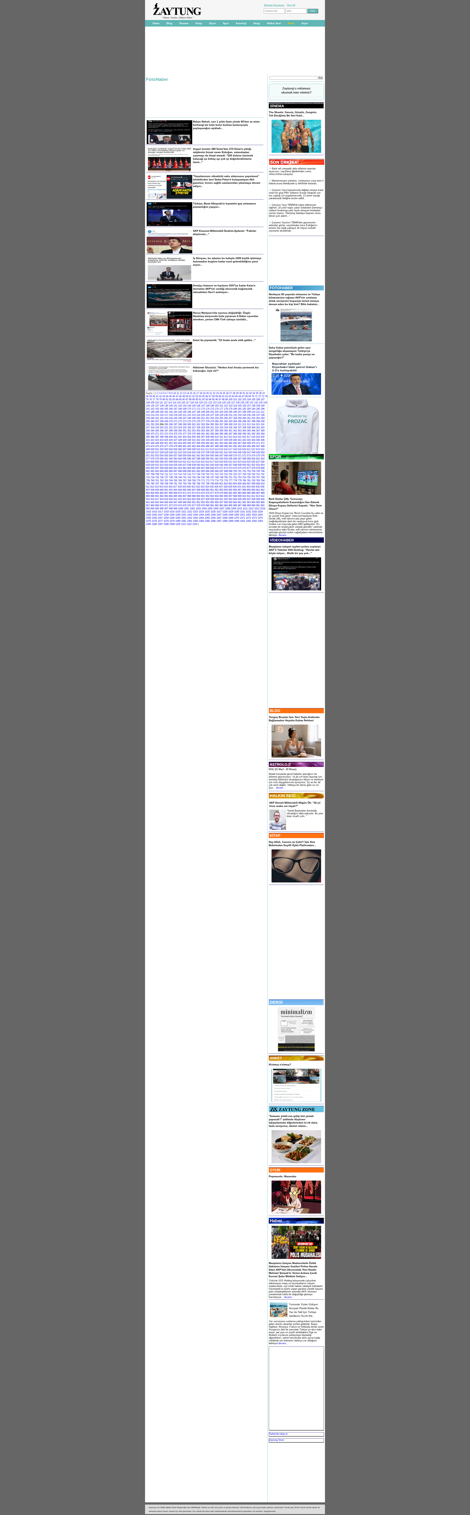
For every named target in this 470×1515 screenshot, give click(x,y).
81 (167, 399)
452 (171, 443)
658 (162, 468)
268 (162, 421)
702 (244, 471)
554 (162, 455)
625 (249, 461)
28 (234, 393)
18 (201, 393)
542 (226, 452)
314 (253, 424)
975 (185, 505)
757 (258, 477)
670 (217, 468)
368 (263, 430)
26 (227, 393)
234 (244, 415)
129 (242, 402)
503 (166, 449)
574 (253, 455)
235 (249, 415)
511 (203, 449)
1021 (183, 511)
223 (194, 415)
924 (189, 499)
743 (194, 477)
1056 (154, 517)
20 (207, 393)
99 (226, 399)
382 (207, 433)
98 (223, 399)
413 (230, 436)
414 (235, 436)
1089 (230, 521)
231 (230, 415)
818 (180, 486)
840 (162, 489)
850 (207, 489)
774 (217, 480)
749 (221, 477)
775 (221, 480)
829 (230, 486)
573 (249, 455)
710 (162, 474)
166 (171, 408)
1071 (242, 517)
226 (207, 415)
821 (194, 486)
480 (180, 446)
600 (253, 458)
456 (189, 443)
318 (152, 427)
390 (244, 433)
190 (162, 412)
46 (173, 396)
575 (258, 455)
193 (175, 412)
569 (230, 455)
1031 (242, 511)
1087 (219, 521)
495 (249, 446)
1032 (248, 511)
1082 (189, 521)
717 (194, 474)
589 (203, 458)
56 (206, 396)
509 (194, 449)
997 (166, 508)
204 (226, 412)
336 (235, 427)
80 (163, 399)
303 (203, 424)
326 (189, 427)
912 (253, 496)
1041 (183, 514)
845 (185, 489)
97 (220, 399)
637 (185, 465)
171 (194, 408)
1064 (201, 517)
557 (175, 455)
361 (230, 430)
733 (148, 477)
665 (194, 468)
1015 (148, 511)
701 (240, 471)
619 (221, 461)
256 (226, 418)
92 (203, 399)
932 (226, 499)
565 (212, 455)
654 (263, 465)
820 (189, 486)
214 (152, 415)
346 (162, 430)
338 (244, 427)
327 (194, 427)
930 (217, 499)
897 (185, 496)
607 (166, 461)
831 (239, 486)
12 (181, 393)
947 (175, 502)
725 (230, 474)
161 (148, 408)
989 (249, 505)
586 (189, 458)
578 (152, 458)
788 (162, 483)
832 (244, 486)
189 (157, 412)
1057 (160, 517)
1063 (195, 517)
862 (263, 489)
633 (166, 465)
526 (152, 452)
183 (249, 408)
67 (243, 396)
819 (184, 486)
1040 (177, 514)
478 (171, 446)
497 (258, 446)
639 (194, 465)
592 (217, 458)
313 (249, 424)
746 (207, 477)
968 (152, 505)
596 (235, 458)
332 (217, 427)
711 (166, 474)
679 (258, 468)
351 (185, 430)
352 (189, 430)
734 (152, 477)
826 (216, 486)
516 (226, 449)
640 (198, 465)
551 (148, 455)
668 (207, 468)
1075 (148, 521)
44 (167, 396)
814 (161, 486)
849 (203, 489)
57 (210, 396)
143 (185, 405)
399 (166, 436)
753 (240, 477)
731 (258, 474)
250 (198, 418)
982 (217, 505)
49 (183, 396)
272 (180, 421)
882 (235, 493)
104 (249, 399)
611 (184, 461)
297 (175, 424)
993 (148, 508)
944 (162, 502)
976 (189, 505)
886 (253, 493)
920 (171, 499)
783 (258, 480)
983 (221, 505)
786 (152, 483)
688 (180, 471)
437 (221, 440)
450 (162, 443)
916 (152, 499)
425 (166, 440)
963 (249, 502)
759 (148, 480)
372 (162, 433)
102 (240, 399)
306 (217, 424)
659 (166, 468)
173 (203, 408)
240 (152, 418)
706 (263, 471)
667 (203, 468)
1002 (192, 508)
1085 (207, 521)
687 (175, 471)
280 (217, 421)
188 (152, 412)
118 (192, 402)
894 (171, 496)
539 (212, 452)
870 (180, 493)
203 (221, 412)
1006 (215, 508)
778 (235, 480)
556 (171, 455)
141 (175, 405)
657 (157, 468)
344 (152, 430)
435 (212, 440)
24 (220, 393)
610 (180, 461)
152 (226, 405)
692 (198, 471)
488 (217, 446)
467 (240, 443)
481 (185, 446)
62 (226, 396)
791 (175, 483)
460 (207, 443)
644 (217, 465)
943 (157, 502)
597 (240, 458)
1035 (148, 514)
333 (221, 427)
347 (166, 430)
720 (207, 474)
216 (162, 415)
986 (235, 505)
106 (258, 399)
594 (226, 458)
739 (175, 477)
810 (263, 483)
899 (194, 496)
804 (235, 483)
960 (235, 502)
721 (212, 474)
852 (217, 489)
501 (157, 449)
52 (193, 396)
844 (180, 489)
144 (189, 405)
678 (253, 468)
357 (212, 430)
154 (235, 405)
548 (253, 452)
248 (189, 418)
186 (263, 408)
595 (230, 458)
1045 (207, 514)
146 (198, 405)
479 (175, 446)
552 (152, 455)
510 (198, 449)
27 (230, 393)
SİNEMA (277, 106)
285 (240, 421)
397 (157, 436)
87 (187, 399)
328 (198, 427)
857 (240, 489)
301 (194, 424)
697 (221, 471)
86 (183, 399)
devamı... (284, 535)
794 (189, 483)
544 (235, 452)
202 (217, 412)
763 (166, 480)
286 (244, 421)
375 (175, 433)
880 (226, 493)
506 (180, 449)
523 (258, 449)
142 (180, 405)
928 (207, 499)
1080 (177, 521)
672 (226, 468)
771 (203, 480)
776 (226, 480)
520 (244, 449)
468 (244, 443)
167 (175, 408)
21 (210, 393)
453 (175, 443)
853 (221, 489)
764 (171, 480)
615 (203, 461)
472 (263, 443)
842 (171, 489)
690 (189, 471)
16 (194, 393)
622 (235, 461)
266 (152, 421)
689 (185, 471)
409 (212, 436)
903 (212, 496)
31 (244, 393)
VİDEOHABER (282, 540)
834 (253, 486)
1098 (166, 524)
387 (230, 433)
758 (263, 477)
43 (163, 396)
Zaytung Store (276, 1440)
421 (148, 440)
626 (253, 461)
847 (194, 489)
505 (175, 449)
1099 (172, 524)
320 (162, 427)
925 (194, 499)
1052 (248, 514)
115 (179, 402)
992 (263, 505)
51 (190, 396)
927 (203, 499)
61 (223, 396)
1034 (260, 511)
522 (253, 449)
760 (152, 480)
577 (148, 458)
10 (174, 393)
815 (166, 486)
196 (189, 412)
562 (198, 455)
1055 (148, 517)
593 (221, 458)
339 (249, 427)
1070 (236, 517)
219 (175, 415)
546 (244, 452)
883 (240, 493)
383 (212, 433)
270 (171, 421)
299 (185, 424)
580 (162, 458)
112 (165, 402)
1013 (256, 508)
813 (157, 486)
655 (148, 468)
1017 (160, 511)
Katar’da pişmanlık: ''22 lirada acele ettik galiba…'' (224, 340)
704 (253, 471)
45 (170, 396)
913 (258, 496)
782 (253, 480)
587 (194, 458)
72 (259, 396)
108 (148, 402)
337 (240, 427)
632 (162, 465)
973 (175, 505)
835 (258, 486)
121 (205, 402)
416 (244, 436)
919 (166, 499)
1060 (177, 517)
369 (148, 433)
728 (244, 474)
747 (212, 477)
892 (162, 496)
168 (180, 408)
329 (203, 427)
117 (187, 402)
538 (207, 452)
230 (226, 415)
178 (226, 408)
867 (166, 493)
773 (212, 480)
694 (207, 471)
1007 (221, 508)
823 (203, 486)
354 (198, 430)
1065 (207, 517)
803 (230, 483)
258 (235, 418)
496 (253, 446)
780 (244, 480)
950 (189, 502)
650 (244, 465)
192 (171, 412)
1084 (201, 521)
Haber (276, 1220)
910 (244, 496)
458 (198, 443)
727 (239, 474)
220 (180, 415)
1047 (219, 514)
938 (253, 499)
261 (249, 418)
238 (263, 415)
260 (244, 418)
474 (152, 446)
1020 (177, 511)
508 (189, 449)
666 (198, 468)
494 (244, 446)
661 (175, 468)
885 (249, 493)
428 (180, 440)
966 (263, 502)
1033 (254, 511)
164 (162, 408)
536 (198, 452)
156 (244, 405)
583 (175, 458)
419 (258, 436)
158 (253, 405)
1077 (160, 521)
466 (235, 443)
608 (171, 461)
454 (180, 443)
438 (226, 440)
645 (221, 465)
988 (244, 505)
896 (180, 496)
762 (162, 480)
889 (148, 496)
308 (226, 424)
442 (244, 440)
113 (170, 402)
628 (262, 461)
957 (221, 502)
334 (226, 427)
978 (198, 505)
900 (198, 496)
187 (148, 412)
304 (207, 424)
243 (166, 418)
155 (240, 405)
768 (189, 480)
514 (216, 449)
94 (210, 399)
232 (235, 415)
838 (152, 489)
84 (177, 399)
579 (157, 458)
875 (203, 493)
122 (210, 402)
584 (180, 458)
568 (226, 455)
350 (180, 430)
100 (230, 399)
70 (253, 396)
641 (203, 465)
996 (162, 508)
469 (249, 443)
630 (152, 465)
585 (185, 458)
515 (221, 449)
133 (261, 402)
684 (162, 471)
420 (262, 436)
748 (217, 477)
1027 (219, 511)
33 (250, 393)
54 (200, 396)
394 (263, 433)
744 (198, 477)
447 (148, 443)
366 (253, 430)
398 (162, 436)
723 (221, 474)
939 (258, 499)
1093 (254, 521)
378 (189, 433)
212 (262, 412)
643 (212, 465)
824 (207, 486)
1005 (210, 508)
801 (221, 483)
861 (258, 489)
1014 (262, 508)
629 (148, 465)
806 (244, 483)
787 (157, 483)
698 (226, 471)
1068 (224, 517)
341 (258, 427)
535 (194, 452)
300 (189, 424)
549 (258, 452)
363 (240, 430)
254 (217, 418)
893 (166, 496)
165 (166, 408)
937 (249, 499)
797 (203, 483)
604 (152, 461)
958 (226, 502)
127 (233, 402)
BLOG (275, 711)
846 (189, 489)
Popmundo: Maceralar (282, 1176)
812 (152, 486)
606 (162, 461)
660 (171, 468)
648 (235, 465)
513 (212, 449)
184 (253, 408)
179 (230, 408)
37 (263, 393)
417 (249, 436)
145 (194, 405)
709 (157, 474)
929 (212, 499)
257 (230, 418)
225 (203, 415)
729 (249, 474)
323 (175, 427)
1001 (186, 508)
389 (240, 433)
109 (152, 402)
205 (230, 412)
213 (148, 415)
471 (258, 443)
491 (230, 446)
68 (246, 396)
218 (171, 415)
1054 (260, 514)
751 (230, 477)
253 (212, 418)
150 (217, 405)
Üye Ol (291, 5)
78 (157, 399)
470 (253, 443)
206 (235, 412)
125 (224, 402)
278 (207, 421)
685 (166, 471)
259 (240, 418)
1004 (204, 508)
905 (221, 496)
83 (173, 399)
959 (230, 502)
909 (240, 496)
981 (212, 505)
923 (185, 499)
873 (194, 493)
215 (157, 415)
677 (249, 468)
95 (213, 399)
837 (148, 489)
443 (249, 440)
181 (240, 408)
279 (212, 421)
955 (212, 502)
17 (197, 393)
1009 (233, 508)
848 (198, 489)
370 (152, 433)
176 (217, 408)
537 (203, 452)
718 (198, 474)
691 (194, 471)
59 (216, 396)
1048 (224, 514)
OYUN (275, 1170)
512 (207, 449)
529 (166, 452)
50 (187, 396)
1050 (236, 514)
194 (180, 412)
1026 (213, 511)
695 (212, 471)
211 (258, 412)
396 (152, 436)
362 (235, 430)
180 (235, 408)
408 (207, 436)
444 (253, 440)
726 (235, 474)
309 (230, 424)
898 (189, 496)
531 (175, 452)
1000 (180, 508)
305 (212, 424)
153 (230, 405)
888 (263, 493)
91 (200, 399)
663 (185, 468)
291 (148, 424)
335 (230, 427)
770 (198, 480)
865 (157, 493)
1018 (166, 511)
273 (185, 421)
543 (230, 452)
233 (240, 415)
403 (185, 436)
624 (244, 461)
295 (166, 424)
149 (212, 405)
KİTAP (275, 835)
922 (180, 499)
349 (175, 430)
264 (263, 418)
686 (171, 471)
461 (212, 443)
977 (194, 505)
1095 (148, 524)
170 (189, 408)
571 (240, 455)
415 (239, 436)
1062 (189, 517)
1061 (183, 517)
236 (253, 415)
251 (203, 418)
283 (230, 421)
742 (189, 477)
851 (212, 489)
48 (180, 396)
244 (171, 418)
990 (253, 505)
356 (207, 430)
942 (152, 502)
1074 (260, 517)
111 (161, 402)
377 (185, 433)
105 (253, 399)
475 (157, 446)
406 (198, 436)
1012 (251, 508)
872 (189, 493)
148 (207, 405)
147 (203, 405)
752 (235, 477)
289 (258, 421)
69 (249, 396)
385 (221, 433)
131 (251, 402)
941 (148, 502)
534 (189, 452)
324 (180, 427)
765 (175, 480)
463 (221, 443)
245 (175, 418)
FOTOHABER (281, 288)
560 (189, 455)
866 (162, 493)
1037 (160, 514)
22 (214, 393)
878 (217, 493)
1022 (189, 511)
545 (240, 452)
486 (207, 446)
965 (258, 502)
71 (256, 396)
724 (226, 474)
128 (238, 402)
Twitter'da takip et (278, 1433)
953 (203, 502)
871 (185, 493)
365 (249, 430)
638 (189, 465)
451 (166, 443)
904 (217, 496)
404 (189, 436)
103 (244, 399)
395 (148, 436)
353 (194, 430)
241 (157, 418)
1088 (224, 521)
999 (175, 508)
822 (198, 486)
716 (189, 474)
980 (207, 505)
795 (194, 483)
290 (263, 421)
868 (171, 493)
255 (221, 418)
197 (194, 412)
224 (198, 415)
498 (263, 446)
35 (257, 393)
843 (175, 489)
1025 (207, 511)
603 (148, 461)
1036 (154, 514)
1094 (260, 521)
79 (160, 399)
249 (194, 418)
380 (198, 433)
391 (249, 433)
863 (148, 493)
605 (157, 461)
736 (162, 477)
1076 (154, 521)
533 (185, 452)
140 (171, 405)
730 (253, 474)
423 (157, 440)
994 (152, 508)
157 (249, 405)
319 (157, 427)
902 (207, 496)
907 (230, 496)
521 (249, 449)
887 (258, 493)
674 (235, 468)
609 (175, 461)
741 (185, 477)
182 (244, 408)
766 (180, 480)
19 (204, 393)
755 (249, 477)
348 (171, 430)
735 (157, 477)
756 (253, 477)
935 (240, 499)
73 (263, 396)
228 (217, 415)
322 (171, 427)
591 (212, 458)
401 (175, 436)
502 (162, 449)
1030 (236, 511)
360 (226, 430)
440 (235, 440)
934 (235, 499)
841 (166, 489)
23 (217, 393)
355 (203, 430)
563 (203, 455)
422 (152, 440)
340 (253, 427)
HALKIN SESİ (282, 795)
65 (236, 396)
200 (207, 412)
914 (262, 496)
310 (235, 424)
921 (175, 499)
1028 (224, 511)
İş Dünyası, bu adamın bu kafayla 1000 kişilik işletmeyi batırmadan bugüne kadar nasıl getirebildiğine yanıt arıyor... (227, 261)
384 (217, 433)
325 (185, 427)
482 (189, 446)
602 (263, 458)
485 (203, 446)
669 (212, 468)
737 (166, 477)
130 (247, 402)
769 (194, 480)
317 (148, 427)
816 (171, 486)
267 (157, 421)
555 (166, 455)
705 (258, 471)
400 (171, 436)
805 (240, 483)
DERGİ (276, 1002)
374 (171, 433)
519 (239, 449)
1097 (160, 524)
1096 (154, 524)
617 (212, 461)
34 (253, 393)
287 (249, 421)
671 (221, 468)
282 (226, 421)
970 (162, 505)
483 (194, 446)
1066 (213, 517)
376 (180, 433)
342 (263, 427)
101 (235, 399)
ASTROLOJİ (280, 764)
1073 (254, 517)
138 (162, 405)
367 (258, 430)
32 (247, 393)
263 (258, 418)
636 (180, 465)
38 (147, 396)
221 (185, 415)
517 (230, 449)
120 (201, 402)
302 (198, 424)
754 (244, 477)
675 (240, 468)
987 (240, 505)
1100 (177, 524)
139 (166, 405)
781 (249, 480)
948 (180, 502)
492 (235, 446)
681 (148, 471)
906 (226, 496)
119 (196, 402)
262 (253, 418)
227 (212, 415)
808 (253, 483)
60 (220, 396)
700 (235, 471)
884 (244, 493)
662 (180, 468)
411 (221, 436)
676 (244, 468)
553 (157, 455)
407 (203, 436)
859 (249, 489)
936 (244, 499)
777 (230, 480)
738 (171, 477)
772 (207, 480)
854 (226, 489)
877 (212, 493)
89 (193, 399)
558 (180, 455)
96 (216, 399)
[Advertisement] (130, 70)
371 (157, 433)
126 (228, 402)
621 (230, 461)
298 (180, 424)
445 (258, 440)
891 (157, 496)
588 (198, 458)
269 (166, 421)
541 (221, 452)
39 (150, 396)
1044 (201, 514)
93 (206, 399)
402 (180, 436)
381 (203, 433)
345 (157, 430)
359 (221, 430)
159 (258, 405)
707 (148, 474)
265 (148, 421)
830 (235, 486)
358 (217, 430)
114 (174, 402)
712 (171, 474)
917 (157, 499)
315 (258, 424)
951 (194, 502)
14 (187, 393)
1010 (239, 508)
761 (157, 480)
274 (189, 421)
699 (230, 471)
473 (148, 446)
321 (166, 427)
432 (198, 440)
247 (185, 418)
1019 (172, 511)
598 (244, 458)
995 (157, 508)
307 (221, 424)
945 (166, 502)
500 (152, 449)
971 (166, 505)
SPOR (275, 456)
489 (221, 446)
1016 (154, 511)
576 (263, 455)
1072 (248, 517)
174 (207, 408)
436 (217, 440)
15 (191, 393)
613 (194, 461)
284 (235, 421)
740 (180, 477)
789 (166, 483)
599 (249, 458)
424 (162, 440)
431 (194, 440)
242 (162, 418)
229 (221, 415)
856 (235, 489)
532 (180, 452)
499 (148, 449)
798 (207, 483)
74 (266, 396)
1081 (183, 521)
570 (235, 455)
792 (180, 483)
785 (148, 483)
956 (217, 502)
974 (180, 505)
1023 (195, 511)
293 (157, 424)
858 (244, 489)
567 (221, 455)
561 (194, 455)
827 (221, 486)
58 (213, 396)
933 (230, 499)
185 (258, 408)
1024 (201, 511)
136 (152, 405)
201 (212, 412)
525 (148, 452)
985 (230, 505)
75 (147, 399)
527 (157, 452)
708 (152, 474)
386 (226, 433)
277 (203, 421)
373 (166, 433)
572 (244, 455)
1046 (213, 514)
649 (240, 465)
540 (217, 452)
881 (230, 493)
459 (203, 443)
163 (157, 408)
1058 (166, 517)
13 (184, 393)
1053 (254, 514)
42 (160, 396)
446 (263, 440)
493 (240, 446)
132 (256, 402)
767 (185, 480)
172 (198, 408)
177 (221, 408)
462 (217, 443)
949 (185, 502)
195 (185, 412)
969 (157, 505)
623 (239, 461)
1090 (236, 521)
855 (230, 489)
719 (203, 474)
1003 (198, 508)
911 (249, 496)
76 (150, 399)
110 (157, 402)
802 (226, 483)
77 (154, 399)
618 (216, 461)
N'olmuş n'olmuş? (280, 1064)
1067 (219, 517)
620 (226, 461)
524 (262, 449)
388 (235, 433)
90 (197, 399)
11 (178, 393)
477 (166, 446)
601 (258, 458)
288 (253, 421)
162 (152, 408)
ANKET (276, 1058)
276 (198, 421)
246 (180, 418)
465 (230, 443)
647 (230, 465)
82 (170, 399)
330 (207, 427)
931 (221, 499)
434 (207, 440)
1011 (245, 508)
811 (148, 486)
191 (166, 412)
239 (148, 418)
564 (207, 455)
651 (249, 465)
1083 (195, 521)
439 (230, 440)
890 (152, 496)
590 (207, 458)
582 (171, 458)
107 (263, 399)
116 (183, 402)
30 (240, 393)
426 (171, 440)
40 (154, 396)
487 (212, 446)
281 (221, 421)
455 (185, 443)
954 (207, 502)
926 (198, 499)
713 (175, 474)
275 (194, 421)
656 (152, 468)
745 (203, 477)
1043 (195, 514)
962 (244, 502)
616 (207, 461)
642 (207, 465)
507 (185, 449)
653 (258, 465)
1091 (242, 521)
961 (240, 502)
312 (244, 424)
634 (171, 465)
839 (157, 489)
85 (180, 399)
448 (152, 443)
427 (175, 440)
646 (226, 465)
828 (226, 486)
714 (180, 474)
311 (239, 424)
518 (235, 449)
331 (212, 427)
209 (249, 412)
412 (226, 436)
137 (157, 405)
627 (258, 461)
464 (226, 443)
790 (171, 483)
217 (166, 415)
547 (249, 452)
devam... (280, 787)
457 (194, 443)
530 (171, 452)
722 (216, 474)
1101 (183, 524)
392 (253, 433)
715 (184, 474)
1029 (230, 511)
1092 (248, 521)
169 (185, 408)
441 (240, 440)
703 (249, 471)
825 (212, 486)
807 (249, 483)
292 (152, 424)
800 (217, 483)
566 (217, 455)
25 (224, 393)
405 (194, 436)
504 (171, 449)
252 (207, 418)
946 (171, 502)
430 (189, 440)
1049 (230, 514)
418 (253, 436)
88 (190, 399)
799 (212, 483)
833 (249, 486)
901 (203, 496)
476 (162, 446)
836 (262, 486)
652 (253, 465)
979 (203, 505)
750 (226, 477)
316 (262, 424)
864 (152, 493)
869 (175, 493)
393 (258, 433)
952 (198, 502)
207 (240, 412)
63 (230, 396)
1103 (194, 524)
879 (221, 493)
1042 (189, 514)
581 (166, 458)
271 (175, 421)
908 (235, 496)
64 (233, 396)
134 (265, 402)
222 (189, 415)
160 (263, 405)
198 (198, 412)
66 (239, 396)
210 (253, 412)
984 (226, 505)
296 (171, 424)
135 (148, 405)
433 (203, 440)
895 (175, 496)
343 (148, 430)
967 (148, 505)
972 (171, 505)
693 (203, 471)
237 (258, 415)
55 (203, 396)
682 (152, 471)
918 (162, 499)
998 (171, 508)
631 (157, 465)
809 (258, 483)
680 (263, 468)
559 (185, 455)
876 (207, 493)
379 (194, 433)
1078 (166, 521)
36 (260, 393)
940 (263, 499)
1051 (242, 514)
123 (215, 402)
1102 (189, 524)
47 (177, 396)
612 (189, 461)
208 (244, 412)
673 (230, 468)
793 (185, 483)
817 (175, 486)
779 (240, 480)
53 (197, 396)
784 (263, 480)
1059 (172, 517)
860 (253, 489)
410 (217, 436)
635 (175, 465)
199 (203, 412)
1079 (172, 521)
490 (226, 446)
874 (198, 493)
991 (258, 505)
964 (253, 502)
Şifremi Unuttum (274, 5)
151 (221, 405)
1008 (227, 508)
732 (262, 474)
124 (219, 402)
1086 (213, 521)
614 (198, 461)
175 (212, 408)
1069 (230, 517)
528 (162, 452)
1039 (172, 514)
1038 (166, 514)
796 (198, 483)
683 (157, 471)
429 (185, 440)
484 (198, 446)
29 (237, 393)
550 (263, 452)
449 (157, 443)
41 (157, 396)
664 (189, 468)
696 (217, 471)
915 (148, 499)
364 (244, 430)
